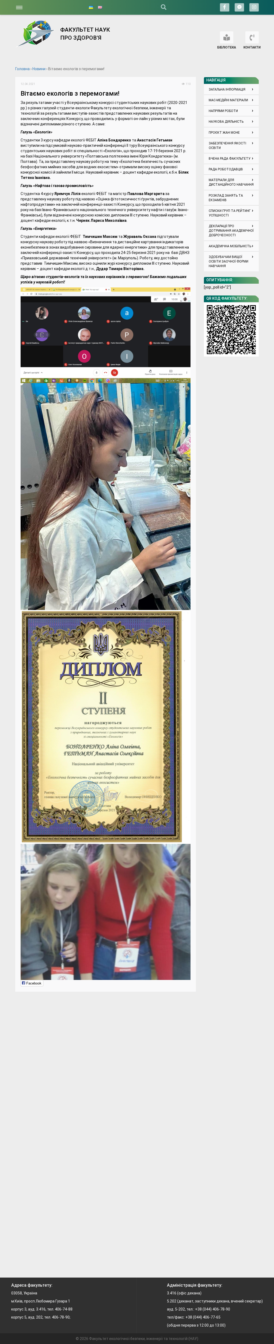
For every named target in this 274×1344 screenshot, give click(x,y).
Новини (38, 69)
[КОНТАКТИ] (252, 37)
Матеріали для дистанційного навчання (231, 182)
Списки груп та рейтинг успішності (229, 213)
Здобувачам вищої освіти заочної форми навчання (228, 261)
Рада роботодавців (226, 169)
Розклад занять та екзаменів (226, 198)
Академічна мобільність (230, 246)
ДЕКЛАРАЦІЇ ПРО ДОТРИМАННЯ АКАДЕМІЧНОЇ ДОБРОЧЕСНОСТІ (231, 230)
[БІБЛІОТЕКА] (226, 37)
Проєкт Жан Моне (224, 132)
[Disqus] (105, 1064)
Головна (22, 69)
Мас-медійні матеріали (228, 100)
